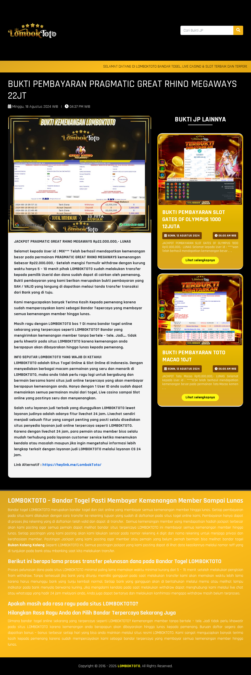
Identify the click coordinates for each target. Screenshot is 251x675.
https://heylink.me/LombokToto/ (71, 464)
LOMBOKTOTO (129, 666)
